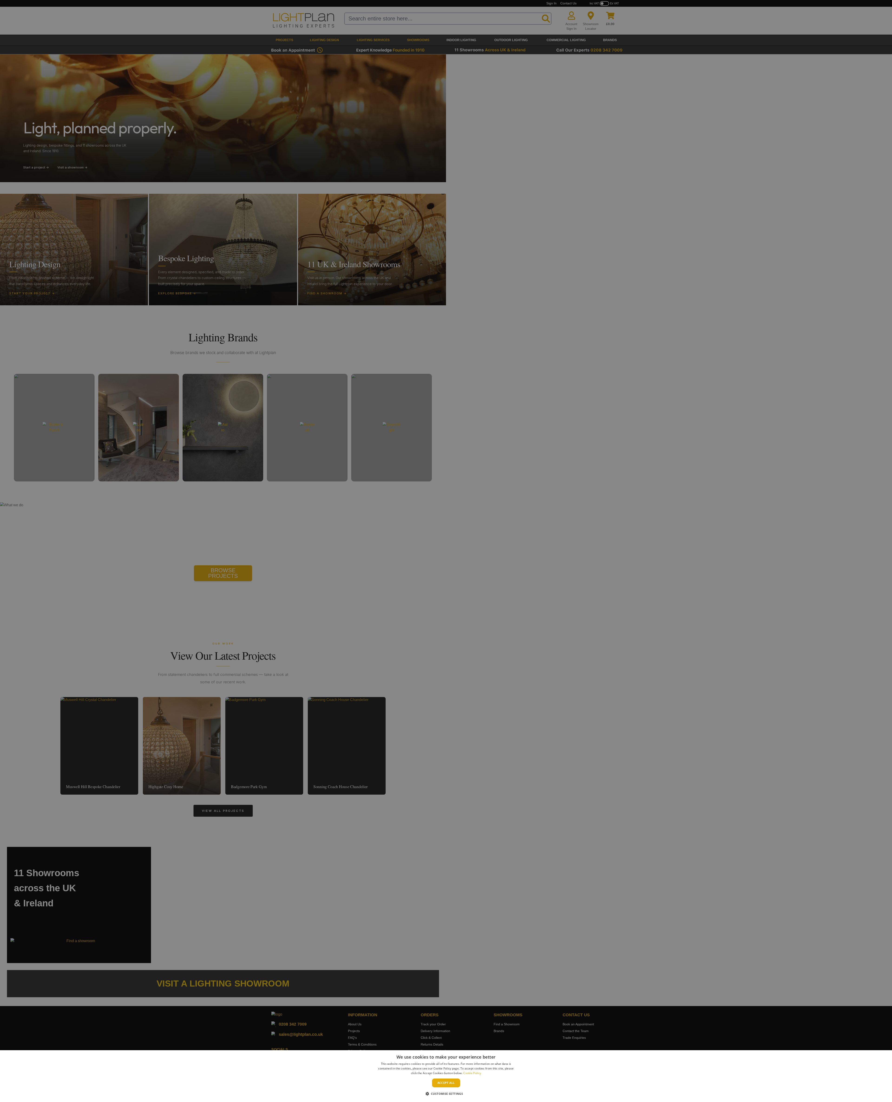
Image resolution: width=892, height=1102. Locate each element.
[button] (446, 1093)
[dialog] (446, 1076)
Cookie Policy (472, 1073)
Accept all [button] (446, 1083)
